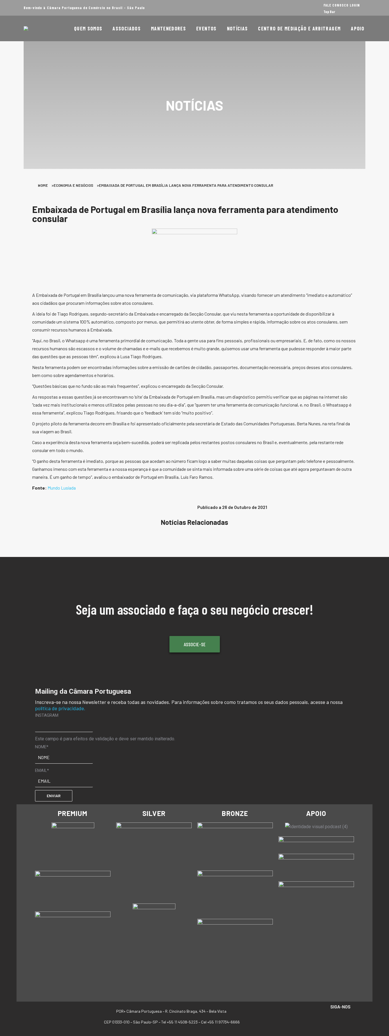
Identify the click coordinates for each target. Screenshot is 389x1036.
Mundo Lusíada (62, 487)
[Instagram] (334, 1020)
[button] (41, 509)
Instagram (46, 715)
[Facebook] (323, 1020)
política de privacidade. (60, 708)
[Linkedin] (346, 1020)
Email (42, 770)
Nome (41, 746)
